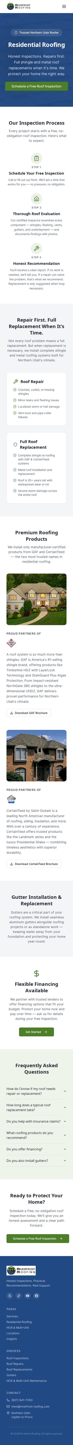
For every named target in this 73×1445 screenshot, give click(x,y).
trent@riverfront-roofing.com (30, 1406)
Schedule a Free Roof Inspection (36, 86)
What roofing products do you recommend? (29, 1135)
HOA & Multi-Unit (17, 1327)
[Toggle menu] (64, 6)
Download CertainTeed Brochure (36, 864)
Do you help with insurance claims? (33, 1121)
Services (12, 1316)
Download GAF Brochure (31, 713)
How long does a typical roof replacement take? (28, 1107)
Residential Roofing (19, 1322)
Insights (11, 1338)
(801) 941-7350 (22, 1400)
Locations (12, 1333)
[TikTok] (18, 1296)
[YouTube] (27, 1296)
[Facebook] (36, 1296)
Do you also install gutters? (27, 1160)
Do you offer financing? (24, 1149)
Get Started (33, 1032)
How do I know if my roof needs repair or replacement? (31, 1091)
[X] (9, 1296)
